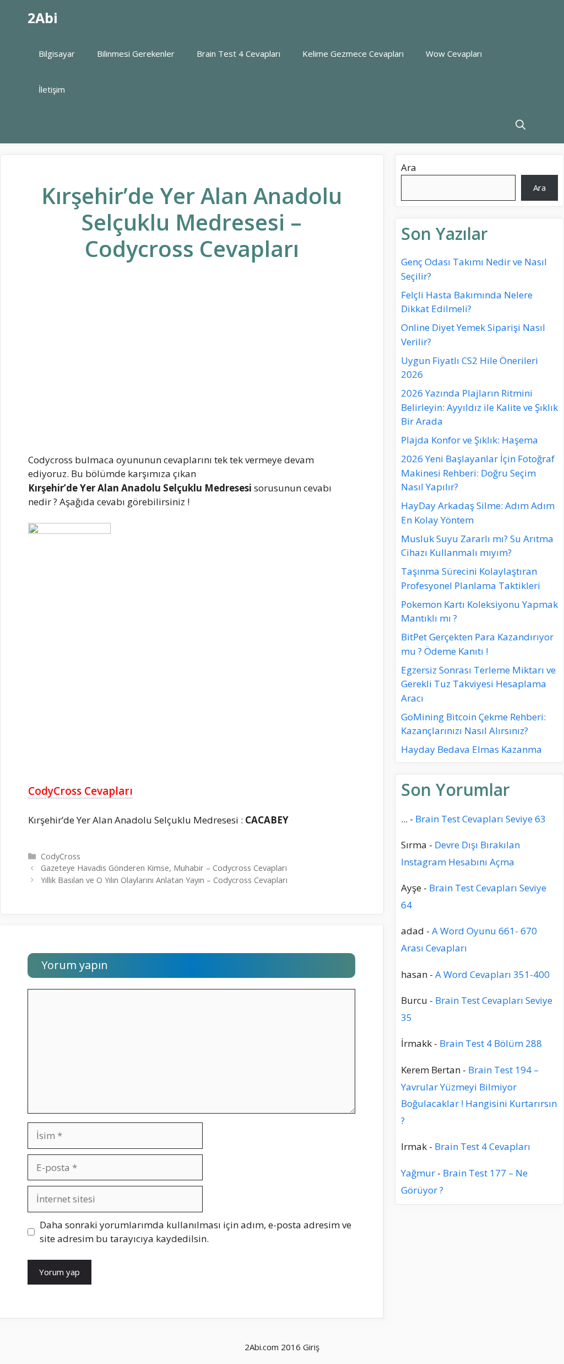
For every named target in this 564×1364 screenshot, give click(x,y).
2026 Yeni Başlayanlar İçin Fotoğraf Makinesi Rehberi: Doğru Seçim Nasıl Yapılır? (478, 472)
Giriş (311, 1346)
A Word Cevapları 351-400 (492, 974)
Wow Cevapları (454, 53)
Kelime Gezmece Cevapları (353, 53)
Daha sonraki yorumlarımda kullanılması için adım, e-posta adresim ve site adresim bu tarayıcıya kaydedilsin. (195, 1231)
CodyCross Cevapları (80, 791)
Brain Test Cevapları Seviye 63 (480, 818)
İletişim (52, 89)
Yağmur (418, 1173)
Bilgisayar (57, 53)
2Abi (43, 17)
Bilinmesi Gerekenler (136, 53)
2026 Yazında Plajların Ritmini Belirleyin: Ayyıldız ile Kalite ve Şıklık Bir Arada (479, 407)
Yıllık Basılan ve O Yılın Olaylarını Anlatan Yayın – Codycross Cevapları (164, 880)
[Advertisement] (191, 366)
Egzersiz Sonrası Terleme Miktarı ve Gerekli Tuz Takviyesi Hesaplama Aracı (478, 684)
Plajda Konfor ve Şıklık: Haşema (469, 440)
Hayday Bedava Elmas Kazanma (471, 749)
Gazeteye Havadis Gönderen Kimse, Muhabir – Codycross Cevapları (164, 868)
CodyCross (60, 856)
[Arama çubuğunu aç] (520, 125)
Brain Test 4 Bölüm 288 (491, 1043)
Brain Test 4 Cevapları (238, 53)
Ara (408, 167)
